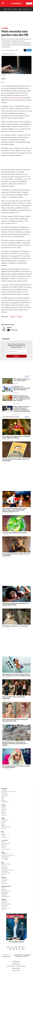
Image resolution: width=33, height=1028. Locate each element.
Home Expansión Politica (8, 791)
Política (20, 9)
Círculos (4, 822)
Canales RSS (16, 968)
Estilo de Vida (5, 908)
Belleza (4, 825)
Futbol (3, 887)
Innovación (5, 871)
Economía (25, 9)
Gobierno (4, 806)
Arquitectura (5, 858)
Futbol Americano (6, 890)
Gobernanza (5, 867)
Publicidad (16, 961)
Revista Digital (29, 3)
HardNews (13, 316)
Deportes (4, 844)
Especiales (5, 883)
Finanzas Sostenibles (7, 869)
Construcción (5, 853)
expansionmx (11, 949)
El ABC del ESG (6, 872)
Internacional (5, 794)
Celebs (3, 835)
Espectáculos (5, 819)
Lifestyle (4, 895)
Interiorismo (5, 859)
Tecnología (5, 795)
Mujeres (4, 800)
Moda (3, 824)
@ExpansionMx (13, 330)
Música (3, 847)
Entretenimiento (6, 843)
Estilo (3, 841)
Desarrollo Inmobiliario (8, 855)
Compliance (16, 963)
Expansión (4, 788)
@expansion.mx (16, 949)
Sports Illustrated (6, 886)
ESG (3, 798)
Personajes (5, 905)
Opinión (4, 813)
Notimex (9, 327)
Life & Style (5, 840)
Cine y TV (4, 846)
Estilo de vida (5, 837)
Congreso (4, 809)
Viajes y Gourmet (6, 827)
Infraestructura (6, 856)
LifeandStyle (5, 801)
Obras (3, 797)
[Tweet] (25, 50)
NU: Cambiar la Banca (16, 942)
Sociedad (4, 815)
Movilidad (4, 868)
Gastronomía (5, 901)
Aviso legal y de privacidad (16, 966)
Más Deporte (5, 893)
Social (3, 865)
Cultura (3, 828)
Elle (2, 831)
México (4, 807)
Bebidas (4, 902)
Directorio (16, 970)
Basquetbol (5, 892)
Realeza (4, 821)
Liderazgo (4, 880)
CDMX (3, 810)
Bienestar (4, 906)
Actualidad (4, 878)
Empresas (15, 9)
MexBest (4, 899)
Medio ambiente (6, 864)
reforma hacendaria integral (19, 98)
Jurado (3, 909)
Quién (3, 818)
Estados (4, 812)
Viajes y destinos (6, 904)
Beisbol (4, 889)
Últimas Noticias (7, 9)
